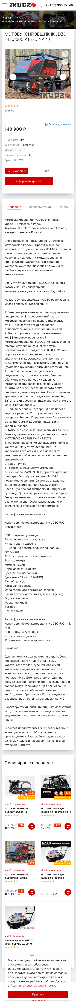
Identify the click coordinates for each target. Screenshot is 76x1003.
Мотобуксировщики (15, 804)
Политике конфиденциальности (32, 985)
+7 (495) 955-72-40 (58, 5)
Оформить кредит (29, 181)
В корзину (19, 171)
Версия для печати (60, 124)
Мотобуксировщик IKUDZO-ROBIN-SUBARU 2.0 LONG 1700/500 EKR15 (19, 944)
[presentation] (13, 77)
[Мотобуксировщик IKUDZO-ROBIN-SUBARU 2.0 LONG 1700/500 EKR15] (20, 918)
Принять (38, 994)
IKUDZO (9, 111)
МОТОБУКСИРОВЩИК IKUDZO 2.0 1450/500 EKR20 (53, 878)
